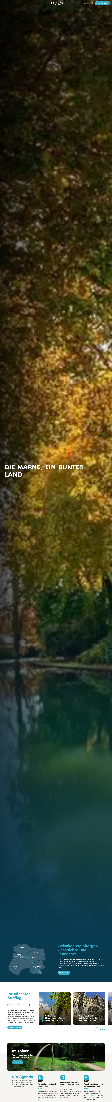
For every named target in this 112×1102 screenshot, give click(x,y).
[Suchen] (92, 3)
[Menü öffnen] (3, 3)
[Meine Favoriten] (88, 3)
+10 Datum (86, 1080)
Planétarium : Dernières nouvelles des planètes (69, 1083)
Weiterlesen (17, 1062)
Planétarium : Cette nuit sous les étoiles (47, 1085)
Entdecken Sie (63, 972)
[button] (97, 1029)
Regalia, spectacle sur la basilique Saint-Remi (93, 1085)
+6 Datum (40, 1080)
